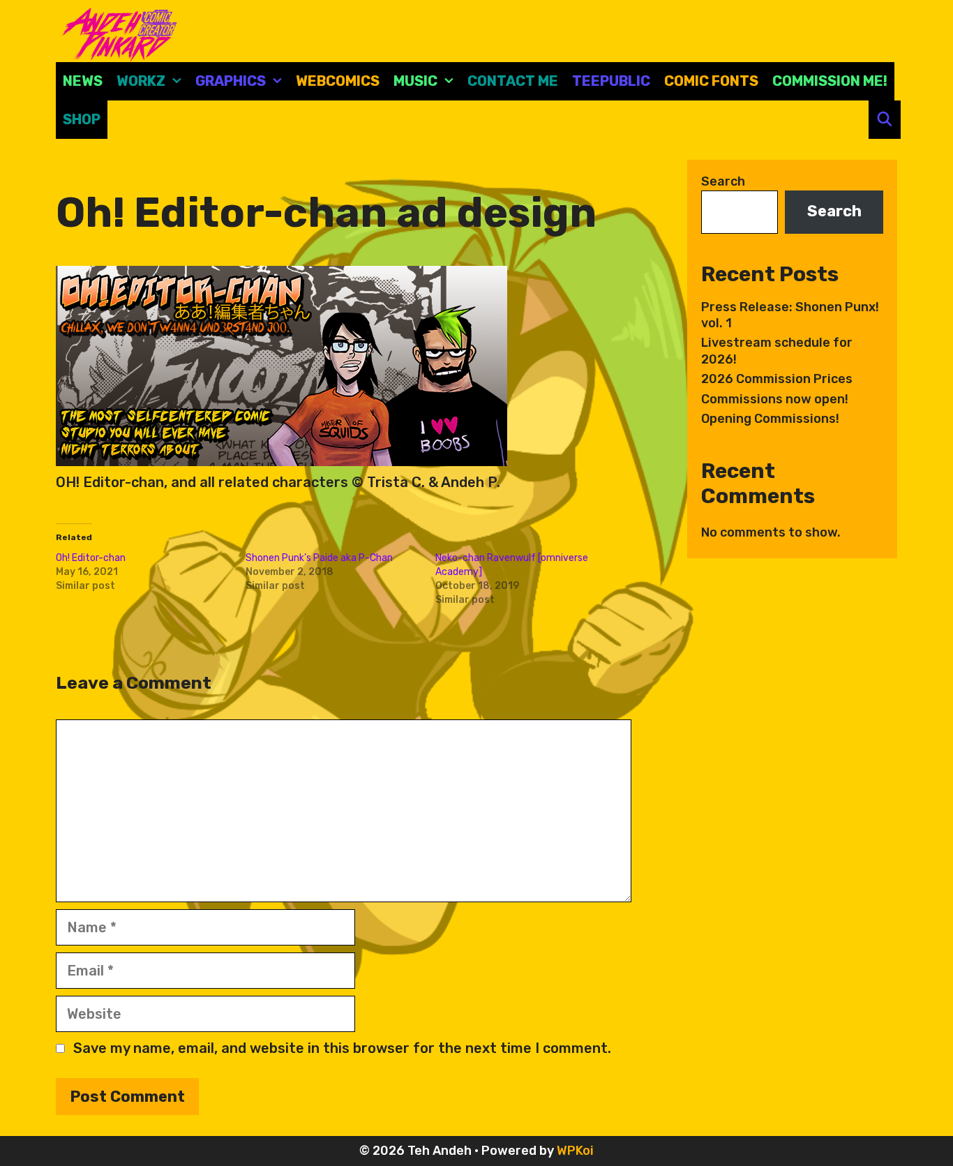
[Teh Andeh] (117, 33)
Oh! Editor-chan (91, 558)
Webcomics (338, 81)
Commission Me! (829, 81)
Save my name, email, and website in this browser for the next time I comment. (342, 1048)
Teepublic (611, 81)
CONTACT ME (512, 81)
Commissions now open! (774, 399)
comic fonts (711, 81)
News (83, 81)
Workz (141, 81)
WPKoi (575, 1150)
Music (415, 81)
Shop (81, 119)
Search (723, 181)
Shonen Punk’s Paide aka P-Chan (319, 558)
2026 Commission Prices (777, 379)
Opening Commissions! (770, 418)
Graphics (230, 81)
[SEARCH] (885, 119)
